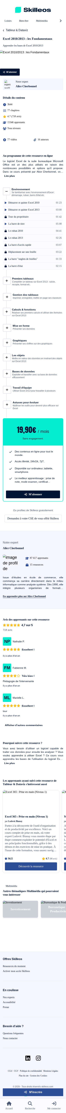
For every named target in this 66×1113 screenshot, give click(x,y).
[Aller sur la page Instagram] (38, 1058)
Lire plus (9, 175)
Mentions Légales (50, 1071)
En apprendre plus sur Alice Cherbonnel (24, 596)
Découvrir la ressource (30, 866)
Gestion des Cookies (38, 1075)
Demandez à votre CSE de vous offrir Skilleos (33, 518)
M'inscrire (35, 1092)
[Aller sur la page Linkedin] (27, 1058)
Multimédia (42, 21)
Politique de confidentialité (31, 1071)
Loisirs (8, 21)
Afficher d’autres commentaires (24, 725)
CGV (16, 1071)
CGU (10, 1071)
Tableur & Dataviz (17, 30)
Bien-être (23, 21)
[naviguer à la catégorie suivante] (60, 21)
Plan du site (24, 1075)
